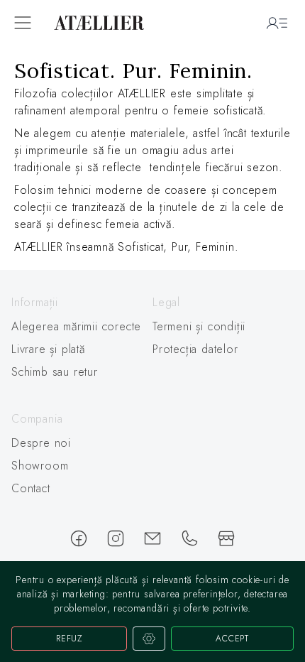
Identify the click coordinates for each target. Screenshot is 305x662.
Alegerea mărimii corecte (76, 326)
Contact (30, 488)
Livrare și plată (48, 349)
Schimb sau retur (54, 372)
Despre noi (41, 443)
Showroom (39, 465)
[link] (152, 158)
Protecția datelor (195, 349)
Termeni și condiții (198, 326)
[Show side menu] (22, 22)
